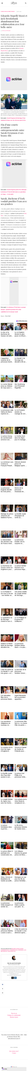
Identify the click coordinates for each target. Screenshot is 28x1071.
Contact (14, 1053)
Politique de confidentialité (14, 1015)
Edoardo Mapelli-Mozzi (17, 948)
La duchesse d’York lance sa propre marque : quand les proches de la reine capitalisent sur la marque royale (13, 309)
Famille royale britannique (8, 11)
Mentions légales (14, 1017)
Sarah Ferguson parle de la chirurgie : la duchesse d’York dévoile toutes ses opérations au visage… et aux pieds (14, 192)
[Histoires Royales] (14, 3)
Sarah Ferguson (11, 951)
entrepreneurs (13, 950)
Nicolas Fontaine (6, 30)
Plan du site (14, 1013)
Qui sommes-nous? (14, 1051)
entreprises (20, 950)
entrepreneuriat (5, 950)
